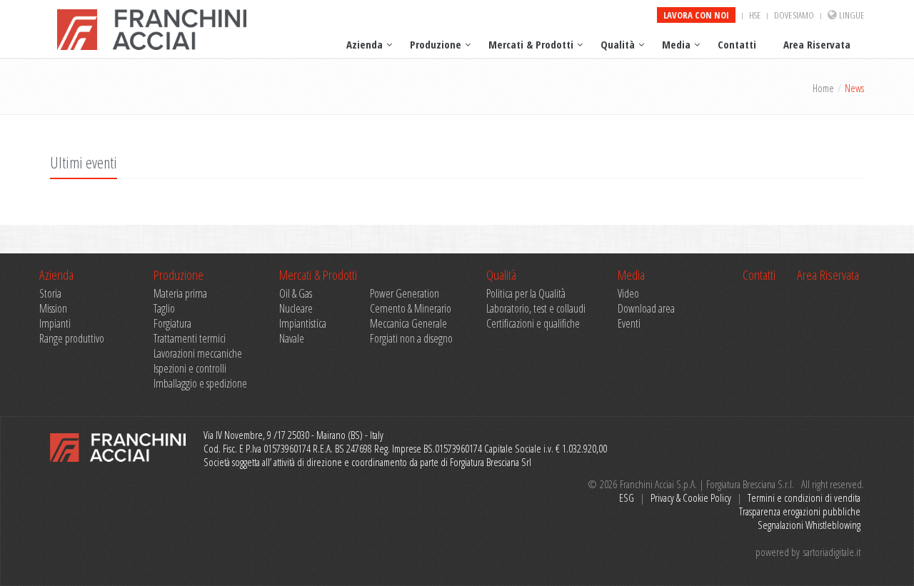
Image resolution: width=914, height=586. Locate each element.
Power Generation (404, 293)
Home (823, 88)
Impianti (55, 323)
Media (676, 44)
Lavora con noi (696, 15)
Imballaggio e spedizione (200, 383)
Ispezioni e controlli (190, 368)
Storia (50, 293)
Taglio (164, 308)
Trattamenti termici (190, 338)
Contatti (737, 44)
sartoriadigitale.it (831, 552)
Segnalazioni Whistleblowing (809, 524)
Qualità (618, 44)
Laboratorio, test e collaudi (536, 308)
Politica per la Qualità (526, 293)
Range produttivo (71, 338)
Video (628, 293)
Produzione (435, 44)
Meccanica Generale (408, 323)
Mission (53, 308)
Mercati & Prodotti (530, 44)
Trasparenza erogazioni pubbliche (799, 511)
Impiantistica (302, 323)
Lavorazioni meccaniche (198, 353)
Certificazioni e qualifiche (533, 323)
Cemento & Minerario (410, 308)
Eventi (629, 323)
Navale (291, 338)
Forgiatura (172, 323)
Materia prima (180, 293)
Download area (646, 308)
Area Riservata (816, 44)
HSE (754, 15)
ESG (626, 497)
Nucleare (296, 308)
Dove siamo (794, 15)
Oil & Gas (295, 293)
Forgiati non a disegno (411, 338)
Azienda (364, 44)
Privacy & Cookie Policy (691, 497)
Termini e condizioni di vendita (804, 497)
